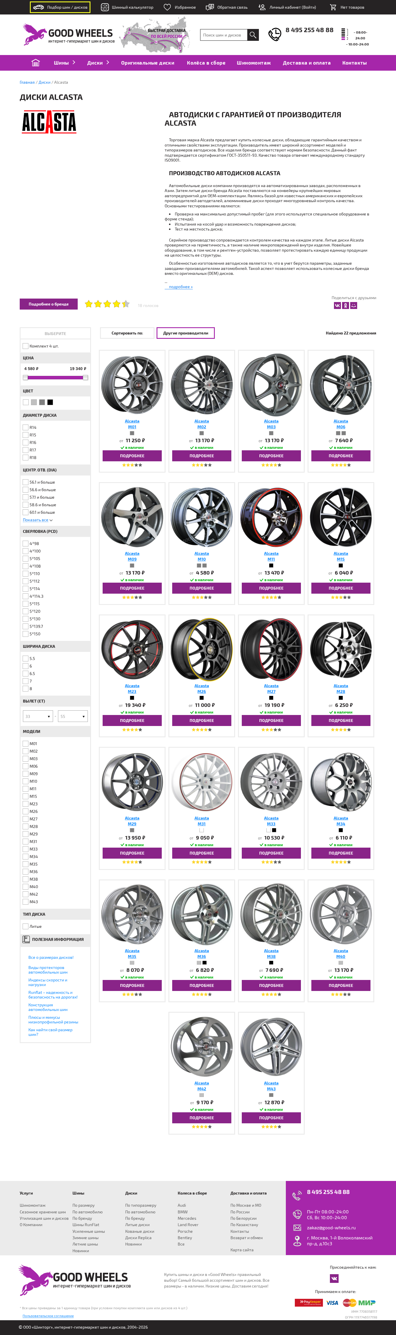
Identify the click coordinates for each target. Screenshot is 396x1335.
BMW (183, 1211)
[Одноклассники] (345, 305)
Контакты (354, 62)
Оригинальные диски (147, 62)
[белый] (26, 402)
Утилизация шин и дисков (44, 1218)
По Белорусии (243, 1218)
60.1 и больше (42, 512)
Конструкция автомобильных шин (48, 1007)
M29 (34, 833)
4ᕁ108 (35, 566)
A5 (15, 1223)
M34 (34, 856)
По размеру (83, 1205)
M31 (33, 841)
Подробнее (132, 455)
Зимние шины (85, 1237)
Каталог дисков (141, 1188)
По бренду (82, 1218)
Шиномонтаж (254, 62)
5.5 (32, 658)
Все (181, 1243)
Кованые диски (139, 1231)
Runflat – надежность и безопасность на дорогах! (53, 994)
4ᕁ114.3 (36, 596)
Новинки (80, 1250)
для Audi (16, 1198)
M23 (34, 803)
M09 (34, 773)
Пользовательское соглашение (48, 1316)
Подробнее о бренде (49, 303)
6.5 (32, 673)
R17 (33, 449)
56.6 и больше (43, 489)
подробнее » (181, 286)
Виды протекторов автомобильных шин (48, 969)
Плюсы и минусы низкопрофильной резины (53, 1019)
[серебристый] (34, 402)
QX (60, 1235)
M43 (34, 901)
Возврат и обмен (246, 1237)
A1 (16, 1204)
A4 (16, 1217)
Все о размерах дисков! (51, 957)
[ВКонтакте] (337, 305)
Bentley (185, 1237)
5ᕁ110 (35, 573)
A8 (16, 1235)
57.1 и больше (42, 497)
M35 (34, 864)
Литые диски (137, 1224)
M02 (34, 751)
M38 (34, 879)
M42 (34, 894)
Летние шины (85, 1243)
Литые (36, 926)
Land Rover (188, 1224)
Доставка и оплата (307, 62)
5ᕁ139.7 (36, 626)
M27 (33, 818)
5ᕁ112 (35, 581)
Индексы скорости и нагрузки (47, 982)
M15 (33, 796)
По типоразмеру (140, 1205)
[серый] (42, 402)
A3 (15, 1210)
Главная (27, 82)
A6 (15, 1229)
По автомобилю (87, 1211)
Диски (95, 62)
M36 (34, 871)
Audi (182, 1205)
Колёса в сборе (206, 62)
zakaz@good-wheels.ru (331, 1227)
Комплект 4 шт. (44, 345)
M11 (33, 788)
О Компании (31, 1224)
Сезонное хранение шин (43, 1211)
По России (240, 1211)
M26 (34, 811)
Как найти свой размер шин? (50, 1032)
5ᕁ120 (35, 611)
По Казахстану (244, 1224)
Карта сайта (242, 1249)
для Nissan (142, 1198)
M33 (34, 848)
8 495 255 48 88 (310, 29)
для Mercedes (171, 1198)
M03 (34, 758)
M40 (34, 886)
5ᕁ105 (35, 558)
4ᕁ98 (34, 543)
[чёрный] (50, 402)
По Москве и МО (245, 1205)
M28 (34, 826)
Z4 (37, 1235)
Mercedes (187, 1218)
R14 (33, 427)
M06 (34, 766)
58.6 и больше (43, 504)
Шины (62, 62)
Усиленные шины (88, 1231)
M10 (33, 781)
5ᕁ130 (35, 618)
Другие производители (185, 332)
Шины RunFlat (85, 1224)
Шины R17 (112, 1198)
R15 (33, 434)
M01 (33, 743)
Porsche (185, 1231)
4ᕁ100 (35, 550)
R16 (33, 442)
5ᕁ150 (35, 633)
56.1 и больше (42, 482)
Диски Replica (138, 1237)
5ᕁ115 (35, 603)
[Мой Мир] (353, 305)
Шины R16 (88, 1198)
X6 (37, 1229)
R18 (33, 457)
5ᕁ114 (35, 588)
